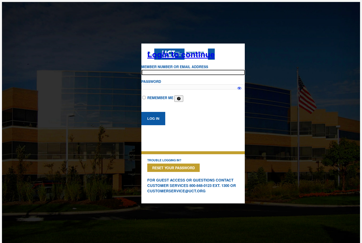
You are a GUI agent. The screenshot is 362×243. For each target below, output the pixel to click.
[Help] (178, 98)
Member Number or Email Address (174, 66)
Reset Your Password (173, 167)
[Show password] (239, 86)
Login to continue (181, 54)
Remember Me (160, 97)
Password (151, 81)
